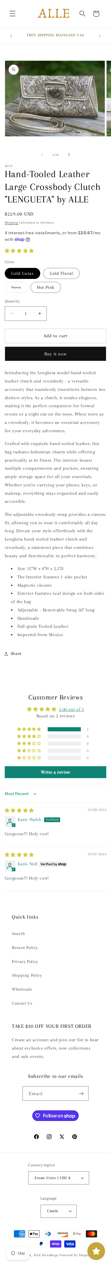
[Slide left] (42, 154)
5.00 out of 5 (71, 709)
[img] (19, 810)
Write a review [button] (55, 772)
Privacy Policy (25, 961)
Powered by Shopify (75, 1255)
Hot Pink (45, 287)
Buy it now (55, 354)
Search (18, 933)
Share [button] (16, 653)
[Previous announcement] (11, 35)
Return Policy (25, 947)
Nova (19, 289)
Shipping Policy (27, 975)
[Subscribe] (81, 1093)
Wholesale (22, 989)
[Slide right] (68, 154)
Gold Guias (22, 273)
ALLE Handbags (46, 1255)
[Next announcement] (99, 35)
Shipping (11, 222)
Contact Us (22, 1003)
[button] (12, 14)
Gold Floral (61, 273)
